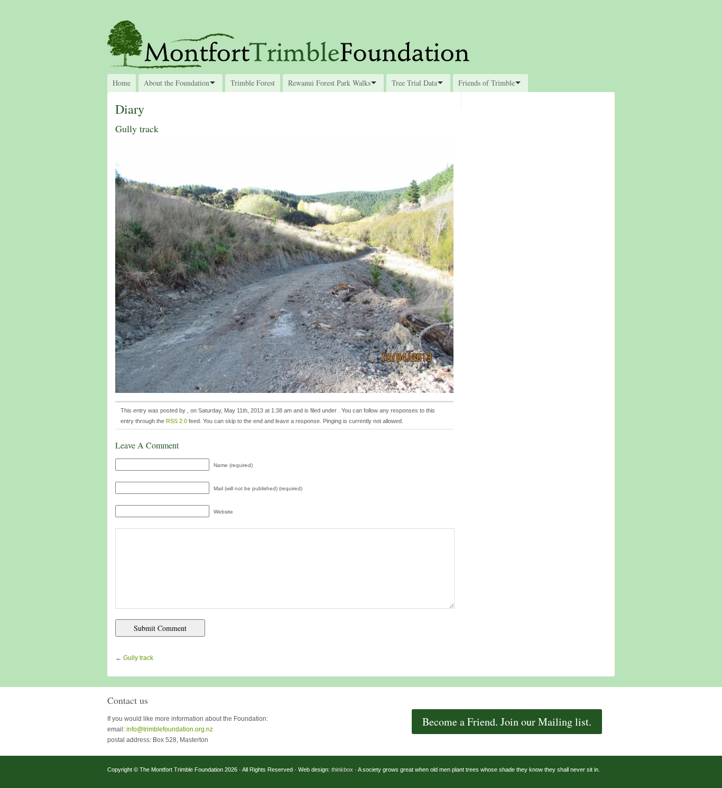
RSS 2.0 (176, 421)
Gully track (138, 658)
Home (122, 83)
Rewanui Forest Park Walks (329, 83)
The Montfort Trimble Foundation (361, 43)
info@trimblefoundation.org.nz (169, 729)
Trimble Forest (252, 83)
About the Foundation (176, 83)
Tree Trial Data (414, 83)
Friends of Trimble (486, 83)
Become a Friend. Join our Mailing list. (506, 721)
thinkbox (342, 769)
